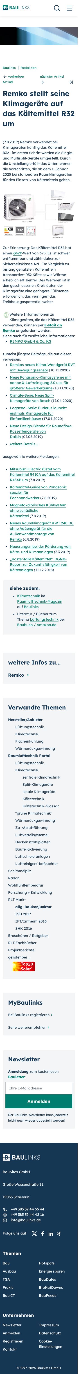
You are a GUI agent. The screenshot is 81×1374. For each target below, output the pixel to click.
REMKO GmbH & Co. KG (30, 341)
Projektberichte (21, 950)
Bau (6, 1263)
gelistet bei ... (19, 957)
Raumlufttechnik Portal (29, 755)
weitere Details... (24, 444)
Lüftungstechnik (44, 619)
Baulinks (9, 68)
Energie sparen (52, 1271)
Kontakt (10, 1349)
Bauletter (16, 1077)
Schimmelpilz (19, 871)
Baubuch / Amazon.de (36, 624)
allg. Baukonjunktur (33, 907)
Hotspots (47, 1263)
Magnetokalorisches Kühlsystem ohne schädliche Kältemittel (38, 510)
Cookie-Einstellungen (50, 1344)
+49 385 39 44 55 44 (27, 1209)
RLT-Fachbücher (22, 943)
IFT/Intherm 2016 (31, 921)
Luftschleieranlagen (32, 856)
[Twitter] (36, 1233)
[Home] (39, 1160)
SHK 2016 (23, 928)
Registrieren (13, 1341)
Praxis (8, 1287)
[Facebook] (44, 1233)
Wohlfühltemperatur (25, 885)
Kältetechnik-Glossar (40, 806)
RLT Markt (17, 899)
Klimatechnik (28, 596)
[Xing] (60, 1233)
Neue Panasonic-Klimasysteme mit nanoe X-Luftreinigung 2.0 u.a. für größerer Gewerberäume (40, 382)
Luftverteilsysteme (31, 835)
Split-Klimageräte (37, 784)
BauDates (47, 1279)
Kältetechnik (33, 799)
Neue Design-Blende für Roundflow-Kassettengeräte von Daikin (41, 431)
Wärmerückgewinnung (35, 748)
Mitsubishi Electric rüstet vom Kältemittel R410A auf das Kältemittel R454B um (42, 474)
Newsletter (12, 1325)
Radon (14, 878)
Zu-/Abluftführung (31, 827)
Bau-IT (9, 1295)
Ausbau (9, 1271)
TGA (6, 1279)
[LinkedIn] (52, 1233)
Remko (16, 675)
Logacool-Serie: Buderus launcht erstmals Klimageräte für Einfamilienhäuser (38, 413)
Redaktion (28, 68)
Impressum (49, 1325)
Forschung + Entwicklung (30, 892)
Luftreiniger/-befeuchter (36, 863)
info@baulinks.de (26, 1220)
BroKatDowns (51, 1287)
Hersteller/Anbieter (25, 719)
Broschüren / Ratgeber (28, 935)
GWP (17, 253)
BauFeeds (47, 1295)
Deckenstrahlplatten (33, 842)
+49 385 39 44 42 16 (27, 1214)
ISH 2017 (23, 914)
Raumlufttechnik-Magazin (39, 601)
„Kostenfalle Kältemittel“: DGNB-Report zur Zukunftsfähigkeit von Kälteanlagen (38, 564)
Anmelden (11, 1333)
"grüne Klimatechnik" (33, 813)
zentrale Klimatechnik (41, 777)
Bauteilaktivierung (31, 849)
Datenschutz (50, 1333)
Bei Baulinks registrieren (29, 1015)
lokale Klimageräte (38, 791)
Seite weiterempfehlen (27, 1027)
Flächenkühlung (29, 741)
